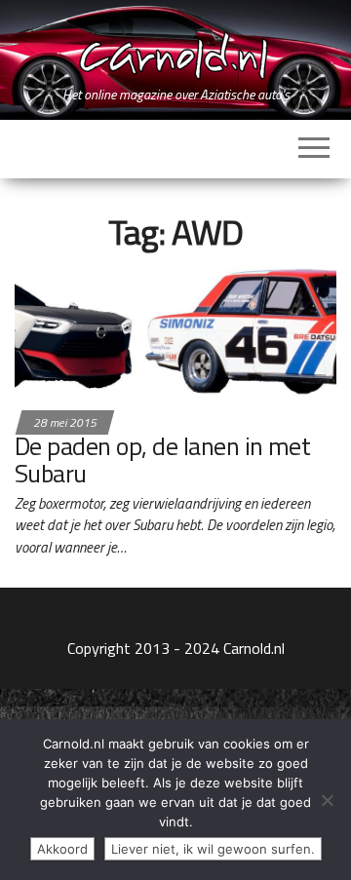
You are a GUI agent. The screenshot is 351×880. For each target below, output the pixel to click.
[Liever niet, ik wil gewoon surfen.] (326, 800)
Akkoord (62, 849)
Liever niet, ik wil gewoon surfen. (213, 849)
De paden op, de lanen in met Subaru (162, 460)
